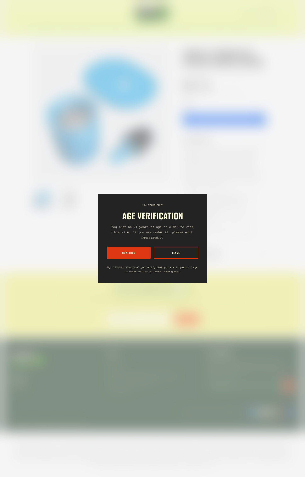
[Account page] (289, 13)
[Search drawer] (284, 13)
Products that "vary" (205, 253)
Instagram (18, 387)
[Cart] (294, 13)
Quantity (188, 104)
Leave (176, 253)
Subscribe (187, 319)
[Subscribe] (288, 386)
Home (187, 71)
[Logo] (152, 13)
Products (201, 71)
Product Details (200, 139)
